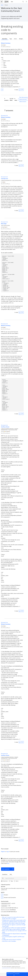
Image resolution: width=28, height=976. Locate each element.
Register (3, 851)
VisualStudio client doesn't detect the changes (13, 923)
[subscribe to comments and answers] (2, 897)
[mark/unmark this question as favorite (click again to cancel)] (2, 90)
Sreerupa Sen (4, 178)
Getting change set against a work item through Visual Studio (13, 925)
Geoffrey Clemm (5, 427)
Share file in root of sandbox (9, 941)
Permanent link (4, 115)
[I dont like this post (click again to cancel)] (22, 90)
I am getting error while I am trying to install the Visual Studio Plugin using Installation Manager (14, 928)
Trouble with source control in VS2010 (11, 939)
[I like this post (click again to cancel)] (20, 90)
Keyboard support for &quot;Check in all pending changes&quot (14, 934)
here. (8, 863)
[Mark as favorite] (2, 90)
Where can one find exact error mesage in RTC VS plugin (14, 931)
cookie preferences (6, 968)
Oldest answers (22, 101)
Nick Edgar (4, 223)
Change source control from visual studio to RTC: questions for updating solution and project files (14, 920)
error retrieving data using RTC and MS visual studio (13, 937)
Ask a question (5, 869)
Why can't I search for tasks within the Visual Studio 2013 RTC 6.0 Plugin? (13, 918)
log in (8, 851)
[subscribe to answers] (2, 895)
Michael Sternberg (5, 43)
